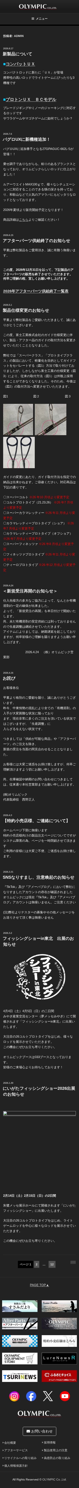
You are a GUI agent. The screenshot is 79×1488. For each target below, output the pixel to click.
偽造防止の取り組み (57, 1458)
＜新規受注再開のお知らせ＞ (30, 591)
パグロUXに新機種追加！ (27, 139)
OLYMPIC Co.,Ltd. (54, 1479)
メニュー (42, 18)
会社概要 (10, 1442)
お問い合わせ (41, 1431)
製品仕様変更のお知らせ (26, 310)
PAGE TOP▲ (39, 1285)
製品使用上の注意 (55, 1450)
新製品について (17, 54)
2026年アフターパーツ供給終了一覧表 (35, 291)
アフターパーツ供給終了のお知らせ (36, 240)
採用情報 (50, 1442)
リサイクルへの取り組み (20, 1458)
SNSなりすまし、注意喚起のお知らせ (38, 877)
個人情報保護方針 (16, 1465)
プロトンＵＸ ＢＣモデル (31, 99)
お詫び (9, 678)
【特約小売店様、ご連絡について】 (36, 820)
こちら (23, 219)
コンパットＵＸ (20, 64)
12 (52, 1265)
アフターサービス (16, 1450)
